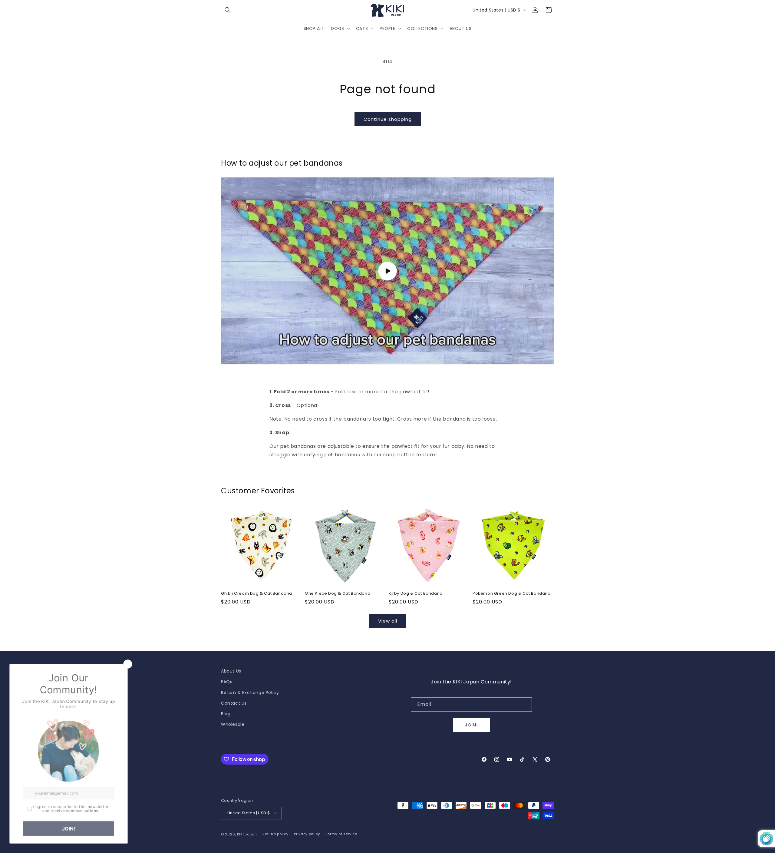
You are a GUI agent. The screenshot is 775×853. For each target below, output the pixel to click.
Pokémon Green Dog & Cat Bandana (512, 593)
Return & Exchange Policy (250, 692)
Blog (225, 714)
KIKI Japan (247, 834)
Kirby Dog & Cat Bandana (416, 593)
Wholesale (232, 724)
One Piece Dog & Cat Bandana (337, 593)
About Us (231, 671)
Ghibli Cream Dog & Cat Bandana (256, 593)
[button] (227, 10)
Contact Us (234, 703)
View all (387, 621)
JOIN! (471, 725)
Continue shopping (388, 119)
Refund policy (275, 834)
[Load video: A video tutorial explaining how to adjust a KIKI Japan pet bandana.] (387, 271)
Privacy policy (307, 834)
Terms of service (341, 834)
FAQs (226, 682)
